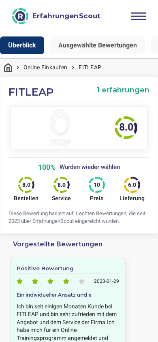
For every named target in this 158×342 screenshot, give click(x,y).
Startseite (8, 67)
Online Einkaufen (45, 67)
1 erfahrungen (123, 89)
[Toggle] (138, 16)
